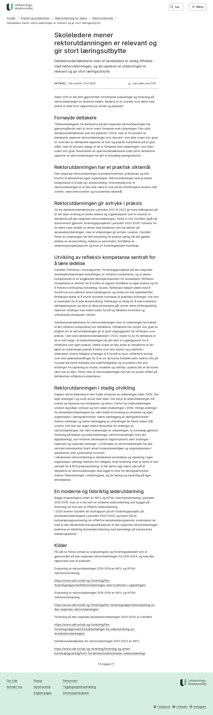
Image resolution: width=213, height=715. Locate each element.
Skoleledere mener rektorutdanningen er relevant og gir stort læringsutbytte (53, 23)
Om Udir (12, 680)
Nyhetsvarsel (42, 686)
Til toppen (104, 664)
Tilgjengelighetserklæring (79, 686)
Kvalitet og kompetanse (35, 18)
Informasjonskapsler (76, 693)
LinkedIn (181, 706)
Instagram (199, 706)
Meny (200, 6)
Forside (11, 18)
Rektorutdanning (102, 18)
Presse (38, 680)
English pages (43, 693)
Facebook (163, 706)
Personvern (70, 680)
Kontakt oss (14, 686)
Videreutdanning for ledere (71, 18)
